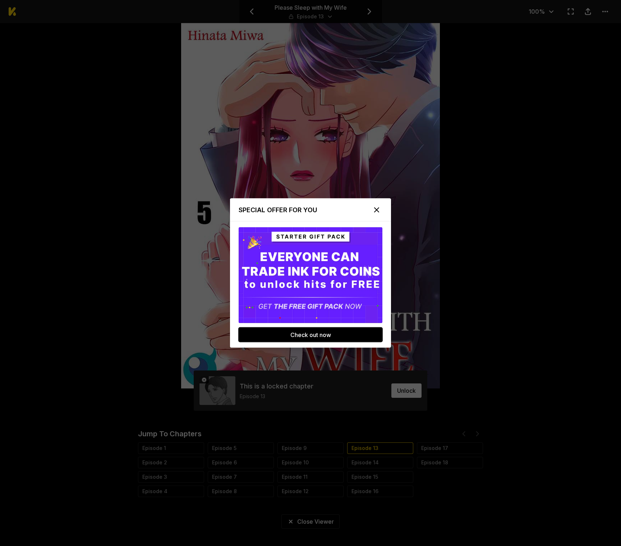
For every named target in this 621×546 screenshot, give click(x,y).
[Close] (376, 210)
